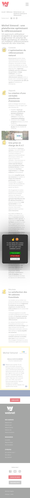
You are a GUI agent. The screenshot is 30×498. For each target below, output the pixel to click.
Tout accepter (15, 253)
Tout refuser (15, 256)
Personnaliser (15, 259)
